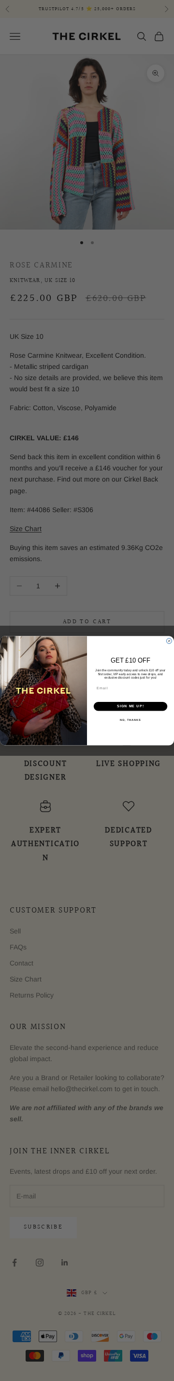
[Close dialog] (169, 641)
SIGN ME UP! (130, 706)
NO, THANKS (130, 719)
